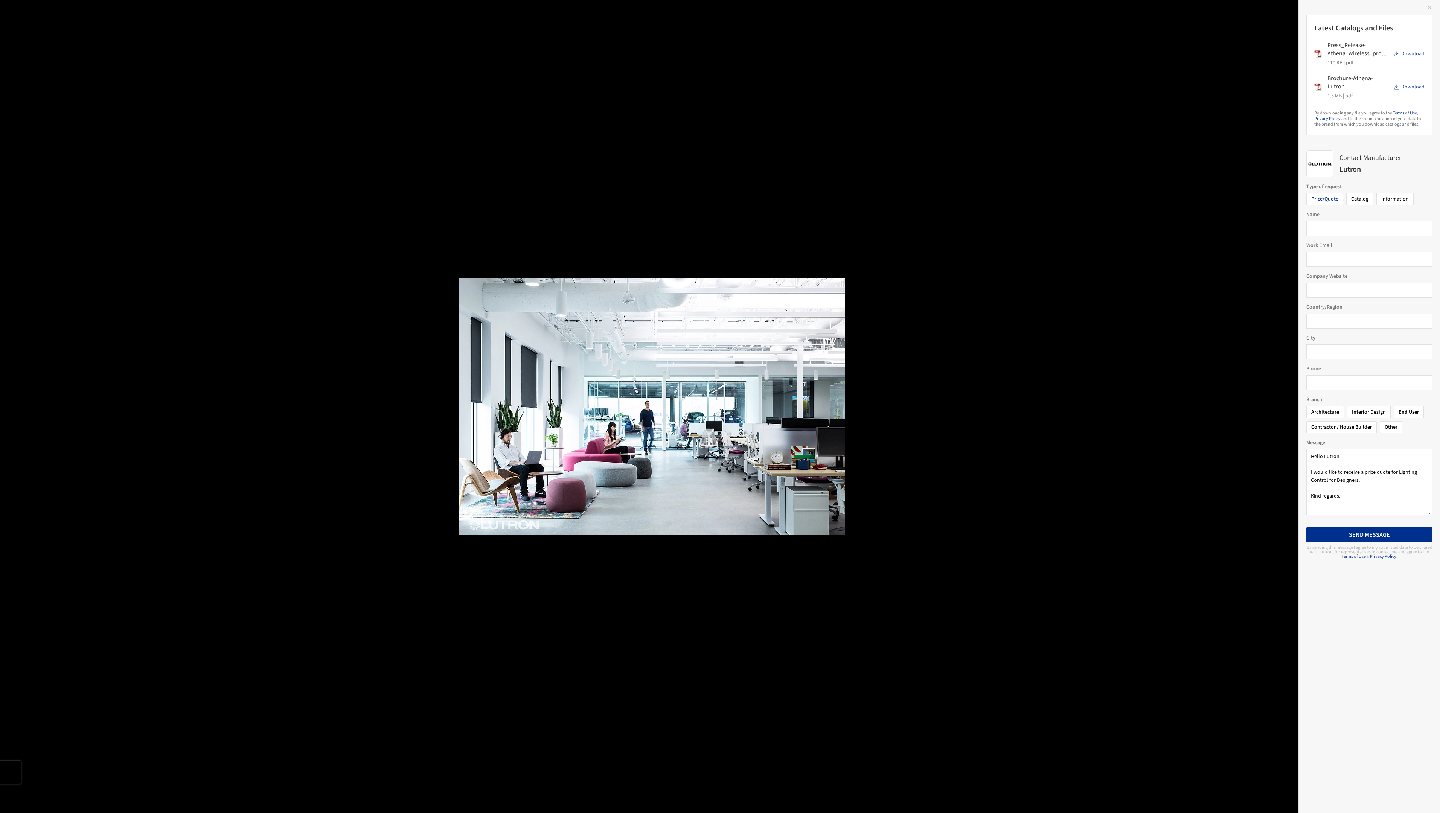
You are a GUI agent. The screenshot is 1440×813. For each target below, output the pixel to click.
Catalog (1359, 199)
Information (1395, 199)
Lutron (140, 13)
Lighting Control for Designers (67, 13)
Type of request (1324, 186)
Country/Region (1324, 307)
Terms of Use (1405, 113)
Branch (1314, 399)
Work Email (1319, 245)
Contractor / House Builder (1341, 427)
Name (1313, 214)
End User (1409, 412)
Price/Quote (1324, 199)
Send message (1369, 535)
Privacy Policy (1327, 119)
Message (1315, 442)
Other (1391, 427)
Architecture (1325, 412)
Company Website (1326, 276)
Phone (1313, 369)
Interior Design (1369, 412)
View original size (88, 797)
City (1310, 338)
